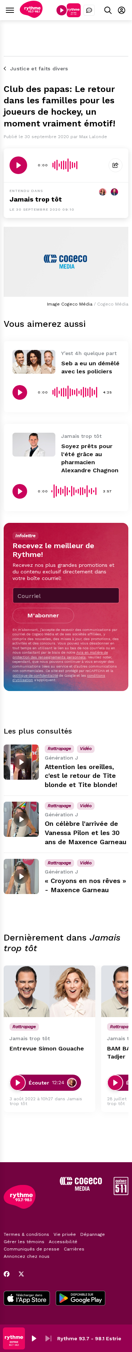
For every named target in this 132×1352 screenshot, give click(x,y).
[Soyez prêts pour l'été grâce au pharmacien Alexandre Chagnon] (33, 445)
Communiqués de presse (31, 1249)
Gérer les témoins (24, 1241)
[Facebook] (7, 1274)
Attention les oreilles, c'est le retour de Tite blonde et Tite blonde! (81, 776)
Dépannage (92, 1234)
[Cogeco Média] (81, 1188)
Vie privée (65, 1234)
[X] (21, 1274)
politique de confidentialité (35, 675)
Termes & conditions (26, 1234)
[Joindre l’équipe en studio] (89, 10)
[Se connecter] (121, 10)
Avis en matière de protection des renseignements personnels (60, 654)
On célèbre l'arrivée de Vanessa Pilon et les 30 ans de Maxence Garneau (85, 833)
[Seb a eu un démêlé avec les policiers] (33, 362)
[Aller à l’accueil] (31, 15)
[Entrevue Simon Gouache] (49, 991)
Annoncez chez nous (27, 1256)
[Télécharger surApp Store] (27, 1299)
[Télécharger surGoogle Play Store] (80, 1299)
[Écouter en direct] (61, 10)
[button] (33, 1338)
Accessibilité (63, 1241)
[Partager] (115, 165)
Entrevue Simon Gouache (47, 1048)
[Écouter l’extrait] (18, 165)
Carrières (74, 1249)
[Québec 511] (121, 1193)
